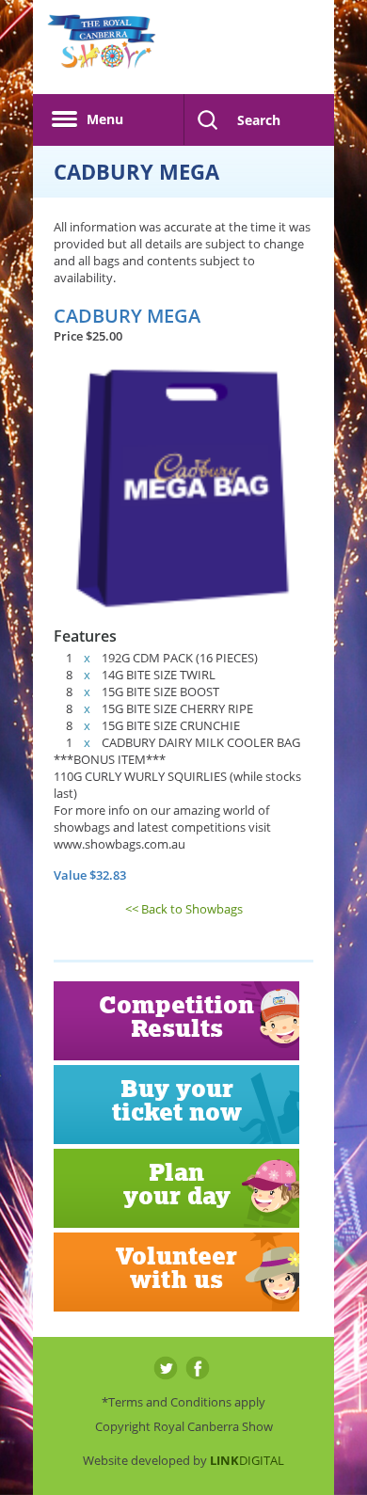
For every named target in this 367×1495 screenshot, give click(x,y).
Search (258, 120)
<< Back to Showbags (184, 908)
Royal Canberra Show (101, 51)
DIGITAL (247, 1460)
